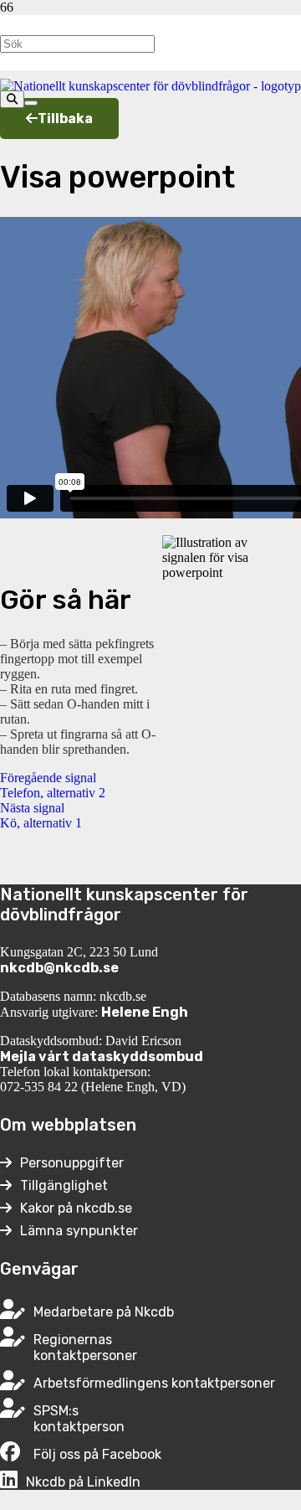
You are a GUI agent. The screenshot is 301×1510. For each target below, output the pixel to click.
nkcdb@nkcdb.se (59, 968)
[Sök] (12, 99)
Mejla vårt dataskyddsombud (101, 1056)
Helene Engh (144, 1012)
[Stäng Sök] (31, 103)
